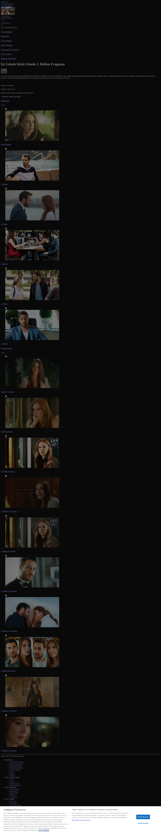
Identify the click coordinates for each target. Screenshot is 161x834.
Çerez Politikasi (44, 830)
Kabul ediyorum (143, 817)
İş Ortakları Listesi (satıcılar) (81, 820)
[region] (80, 820)
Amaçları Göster (143, 823)
